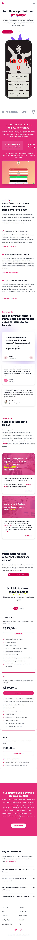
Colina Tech (7, 525)
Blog (3, 911)
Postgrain (21, 920)
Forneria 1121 (10, 467)
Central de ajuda (23, 911)
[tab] (12, 145)
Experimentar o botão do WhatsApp (18, 575)
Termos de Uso (23, 915)
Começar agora (7, 32)
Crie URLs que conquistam (9, 298)
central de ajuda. (11, 861)
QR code (21, 907)
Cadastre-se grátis (19, 753)
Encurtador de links (7, 924)
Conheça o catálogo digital (10, 272)
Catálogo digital (6, 920)
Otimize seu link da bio (9, 246)
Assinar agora (18, 633)
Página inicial (5, 907)
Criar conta (18, 825)
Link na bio (4, 915)
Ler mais (28, 491)
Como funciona (21, 32)
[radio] (15, 608)
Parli (20, 924)
